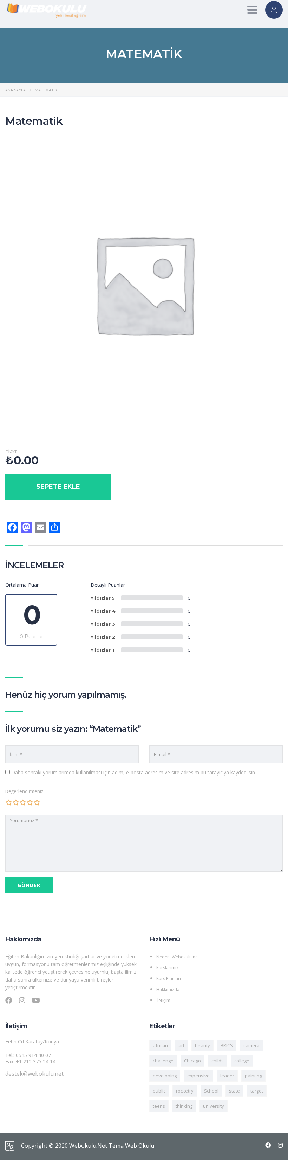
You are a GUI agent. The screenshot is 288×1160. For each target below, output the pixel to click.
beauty (202, 1045)
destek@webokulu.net (34, 1073)
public (159, 1091)
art (181, 1045)
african (160, 1045)
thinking (184, 1106)
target (256, 1091)
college (241, 1060)
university (213, 1106)
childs (217, 1060)
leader (227, 1076)
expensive (198, 1076)
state (234, 1091)
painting (253, 1076)
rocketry (185, 1091)
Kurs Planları (168, 979)
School (211, 1091)
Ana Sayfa (15, 89)
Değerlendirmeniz (24, 791)
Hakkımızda (167, 989)
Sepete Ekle (58, 486)
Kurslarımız (167, 968)
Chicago (192, 1060)
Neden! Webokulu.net (177, 957)
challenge (163, 1060)
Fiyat (11, 452)
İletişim (163, 1000)
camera (251, 1045)
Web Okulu (139, 1145)
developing (165, 1076)
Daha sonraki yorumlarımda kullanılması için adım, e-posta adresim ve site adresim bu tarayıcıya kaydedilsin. (133, 772)
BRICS (227, 1045)
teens (159, 1106)
